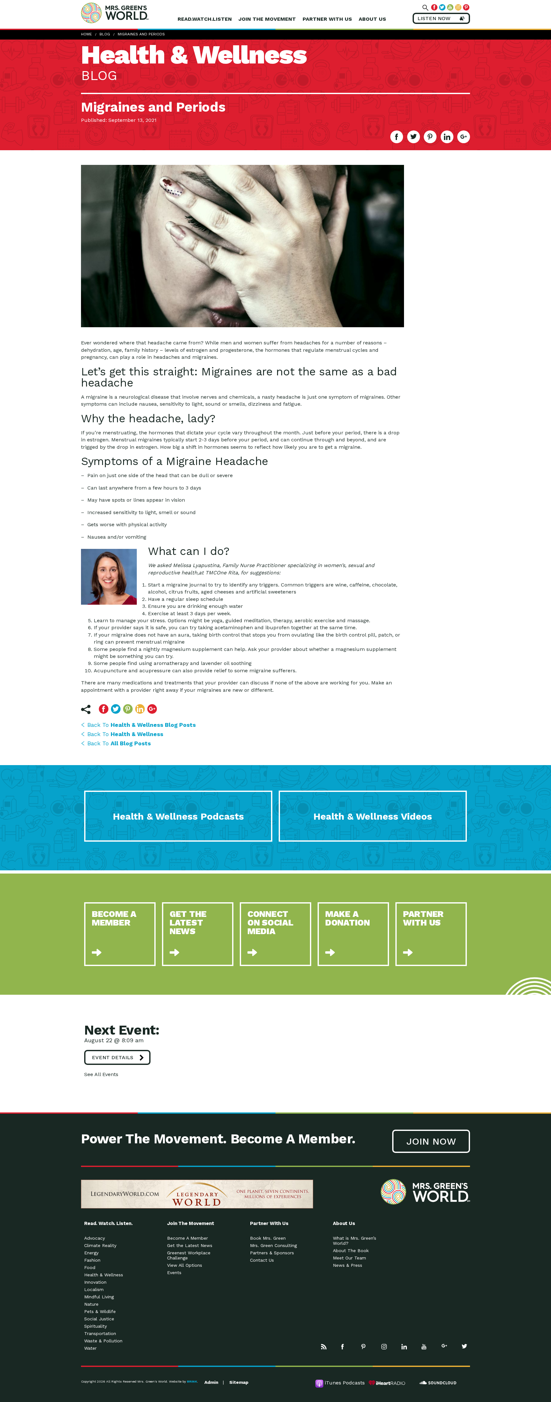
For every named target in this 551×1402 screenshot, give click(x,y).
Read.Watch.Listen (205, 19)
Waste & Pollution (103, 1340)
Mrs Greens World (128, 12)
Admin (211, 1382)
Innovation (95, 1282)
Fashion (92, 1260)
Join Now (431, 1141)
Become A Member (187, 1238)
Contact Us (262, 1260)
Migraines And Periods (141, 34)
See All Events (101, 1074)
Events (174, 1272)
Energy (91, 1252)
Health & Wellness (103, 1274)
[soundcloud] (438, 1383)
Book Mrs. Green (268, 1238)
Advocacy (94, 1238)
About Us (372, 19)
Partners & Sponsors (272, 1252)
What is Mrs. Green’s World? (354, 1241)
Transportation (100, 1333)
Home (86, 34)
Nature (91, 1304)
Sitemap (238, 1382)
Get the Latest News (189, 1245)
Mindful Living (99, 1296)
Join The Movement (267, 19)
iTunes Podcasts (345, 1383)
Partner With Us (327, 19)
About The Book (351, 1250)
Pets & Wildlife (100, 1311)
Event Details (112, 1057)
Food (89, 1267)
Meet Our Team (349, 1257)
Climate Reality (100, 1245)
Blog (104, 34)
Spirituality (95, 1326)
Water (90, 1348)
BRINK (192, 1381)
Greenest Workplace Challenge (188, 1255)
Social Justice (99, 1318)
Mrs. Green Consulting (273, 1245)
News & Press (347, 1265)
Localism (94, 1289)
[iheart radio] (387, 1383)
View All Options (184, 1265)
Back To (141, 724)
